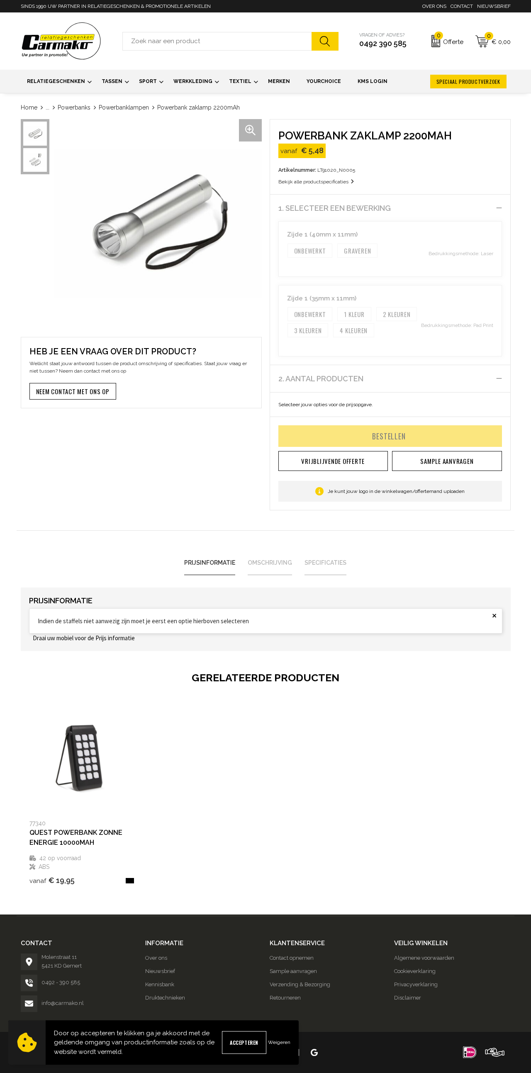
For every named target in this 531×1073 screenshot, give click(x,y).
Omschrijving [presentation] (270, 562)
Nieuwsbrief (494, 6)
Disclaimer (407, 998)
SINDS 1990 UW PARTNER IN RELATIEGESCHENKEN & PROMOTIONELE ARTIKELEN (116, 6)
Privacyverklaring (416, 984)
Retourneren (285, 998)
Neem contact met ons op (73, 391)
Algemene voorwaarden (424, 958)
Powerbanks (74, 107)
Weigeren (279, 1042)
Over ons (434, 6)
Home (29, 107)
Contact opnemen (292, 958)
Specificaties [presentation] (325, 562)
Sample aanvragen (293, 971)
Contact (462, 6)
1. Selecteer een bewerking (334, 208)
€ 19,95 (52, 880)
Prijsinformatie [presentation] (209, 562)
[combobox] (217, 41)
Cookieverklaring (415, 971)
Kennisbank (159, 984)
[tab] (209, 563)
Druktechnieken (165, 998)
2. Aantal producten (320, 378)
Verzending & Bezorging (300, 984)
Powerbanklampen (124, 107)
